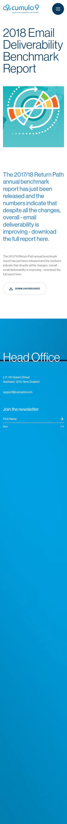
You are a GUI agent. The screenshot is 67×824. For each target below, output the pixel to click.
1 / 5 (62, 426)
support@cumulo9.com (17, 392)
